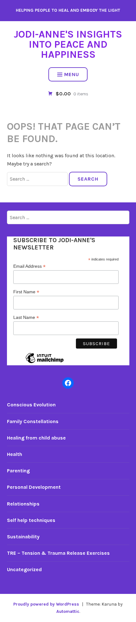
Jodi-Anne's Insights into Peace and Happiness (68, 44)
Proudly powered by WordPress (46, 604)
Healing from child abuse (36, 438)
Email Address (29, 266)
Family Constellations (33, 421)
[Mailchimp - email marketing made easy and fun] (44, 362)
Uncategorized (24, 569)
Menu (71, 74)
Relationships (23, 504)
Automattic (67, 611)
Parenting (18, 471)
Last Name (26, 317)
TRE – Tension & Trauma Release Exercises (58, 553)
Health (14, 454)
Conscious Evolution (31, 405)
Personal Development (34, 487)
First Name (26, 292)
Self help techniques (31, 520)
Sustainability (23, 537)
